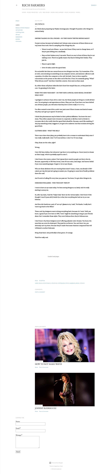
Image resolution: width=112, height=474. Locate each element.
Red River (46, 12)
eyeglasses (19, 37)
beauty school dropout (22, 28)
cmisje (61, 466)
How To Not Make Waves (48, 364)
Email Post (42, 280)
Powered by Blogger (57, 462)
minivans (18, 41)
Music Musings (69, 12)
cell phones (19, 30)
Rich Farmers (33, 5)
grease (18, 39)
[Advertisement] (65, 309)
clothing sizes (20, 32)
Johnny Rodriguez (45, 408)
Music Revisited (32, 12)
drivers (18, 34)
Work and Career (57, 12)
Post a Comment (40, 292)
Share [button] (17, 21)
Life (40, 12)
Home (24, 12)
